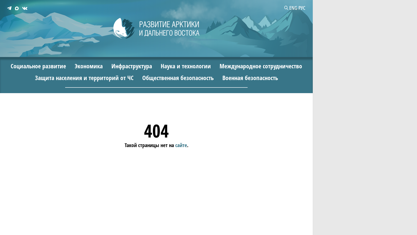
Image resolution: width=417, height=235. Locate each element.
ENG (293, 7)
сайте (181, 145)
